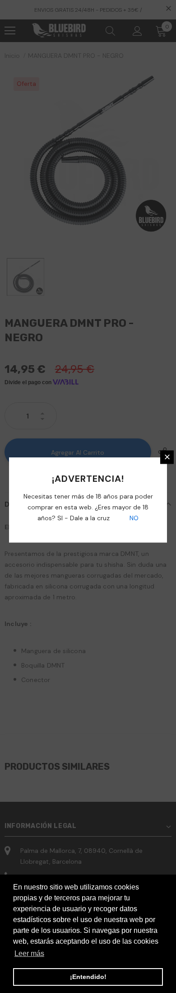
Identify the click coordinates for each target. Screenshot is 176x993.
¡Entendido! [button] (88, 976)
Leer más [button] (29, 953)
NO (133, 517)
